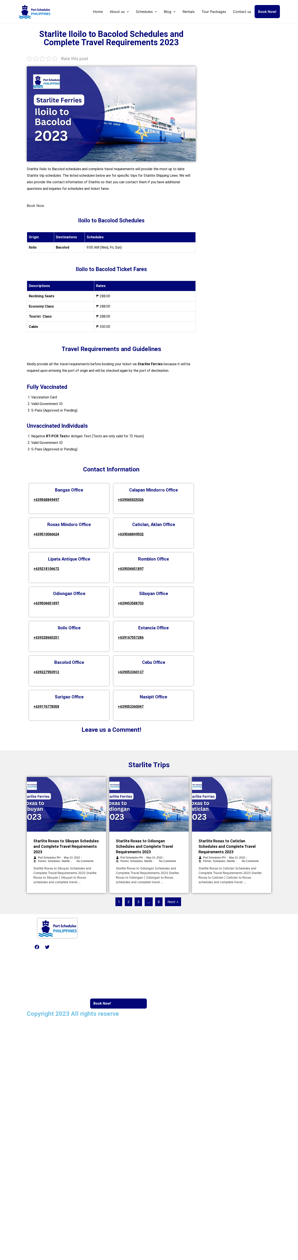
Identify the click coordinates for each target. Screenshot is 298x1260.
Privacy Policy (66, 1028)
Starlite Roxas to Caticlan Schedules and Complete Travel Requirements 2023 (227, 846)
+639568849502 (131, 534)
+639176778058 (46, 706)
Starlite (66, 861)
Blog (167, 11)
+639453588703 (131, 603)
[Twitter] (47, 947)
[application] (127, 11)
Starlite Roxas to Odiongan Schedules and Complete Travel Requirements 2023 (144, 846)
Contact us (242, 11)
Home (98, 11)
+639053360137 (131, 672)
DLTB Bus (223, 943)
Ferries (42, 861)
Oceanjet (161, 943)
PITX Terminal (165, 977)
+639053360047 (131, 706)
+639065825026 (131, 500)
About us (117, 11)
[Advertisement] (235, 53)
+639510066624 (46, 534)
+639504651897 (131, 569)
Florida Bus (224, 963)
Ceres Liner (224, 953)
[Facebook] (36, 947)
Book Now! (267, 11)
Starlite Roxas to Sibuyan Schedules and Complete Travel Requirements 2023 (66, 846)
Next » (173, 902)
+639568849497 (46, 500)
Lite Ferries (163, 933)
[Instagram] (67, 947)
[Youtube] (57, 947)
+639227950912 (46, 672)
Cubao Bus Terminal (169, 967)
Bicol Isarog (225, 933)
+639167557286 (131, 637)
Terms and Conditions (99, 1028)
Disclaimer (40, 1028)
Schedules (144, 11)
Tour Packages (214, 11)
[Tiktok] (77, 947)
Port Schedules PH (49, 857)
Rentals (189, 11)
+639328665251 (46, 637)
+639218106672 (46, 569)
